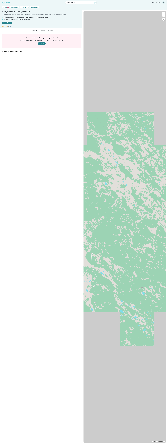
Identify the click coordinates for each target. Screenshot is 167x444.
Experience (15, 7)
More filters (35, 7)
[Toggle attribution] (164, 441)
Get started (42, 43)
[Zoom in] (163, 13)
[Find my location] (163, 19)
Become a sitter (156, 2)
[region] (125, 227)
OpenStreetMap (160, 441)
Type (6, 7)
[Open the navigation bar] (163, 2)
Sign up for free (7, 22)
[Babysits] (6, 2)
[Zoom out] (163, 15)
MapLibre (154, 441)
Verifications (25, 7)
